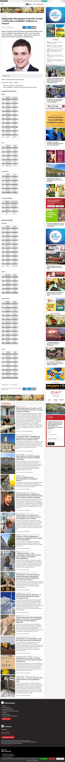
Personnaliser (60, 758)
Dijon (17, 434)
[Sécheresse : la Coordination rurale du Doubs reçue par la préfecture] (8, 641)
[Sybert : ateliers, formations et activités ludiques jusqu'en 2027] (55, 284)
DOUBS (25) (18, 593)
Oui (50, 430)
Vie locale (37, 534)
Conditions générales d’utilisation (10, 715)
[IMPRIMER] (35, 27)
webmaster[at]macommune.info (8, 744)
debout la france (5, 384)
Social (39, 656)
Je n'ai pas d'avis (52, 434)
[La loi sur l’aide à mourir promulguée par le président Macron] (8, 479)
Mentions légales (6, 714)
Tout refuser (52, 758)
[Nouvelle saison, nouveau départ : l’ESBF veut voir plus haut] (55, 258)
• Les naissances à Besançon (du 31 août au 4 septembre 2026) (55, 46)
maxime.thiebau (19, 85)
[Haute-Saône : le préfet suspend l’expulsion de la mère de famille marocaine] (8, 458)
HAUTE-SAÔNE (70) (20, 454)
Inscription (51, 206)
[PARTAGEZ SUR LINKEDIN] (29, 27)
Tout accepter (43, 758)
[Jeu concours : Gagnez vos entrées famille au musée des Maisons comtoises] (55, 354)
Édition (35, 4)
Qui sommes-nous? (7, 707)
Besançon (18, 406)
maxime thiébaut (14, 384)
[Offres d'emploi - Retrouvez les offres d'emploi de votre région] (55, 109)
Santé (33, 534)
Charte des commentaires (8, 709)
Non (50, 432)
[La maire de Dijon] (8, 438)
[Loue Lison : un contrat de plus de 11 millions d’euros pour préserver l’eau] (8, 680)
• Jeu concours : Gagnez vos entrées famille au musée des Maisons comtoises (55, 60)
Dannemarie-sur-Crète (21, 656)
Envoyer (51, 443)
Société (32, 454)
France (17, 475)
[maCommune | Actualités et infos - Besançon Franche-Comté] (28, 4)
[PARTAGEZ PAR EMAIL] (32, 27)
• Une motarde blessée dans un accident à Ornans (55, 43)
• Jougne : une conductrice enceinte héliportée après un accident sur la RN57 (55, 56)
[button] (61, 1)
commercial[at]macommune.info (8, 734)
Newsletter (6, 718)
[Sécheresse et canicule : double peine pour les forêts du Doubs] (55, 170)
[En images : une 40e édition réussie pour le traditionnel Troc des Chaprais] (55, 91)
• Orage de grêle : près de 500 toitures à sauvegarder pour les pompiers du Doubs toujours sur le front (55, 51)
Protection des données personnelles (11, 710)
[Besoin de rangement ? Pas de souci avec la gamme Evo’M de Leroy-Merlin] (55, 215)
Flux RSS (4, 712)
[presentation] (47, 320)
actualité (23, 492)
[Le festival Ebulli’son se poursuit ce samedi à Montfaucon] (55, 334)
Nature (28, 492)
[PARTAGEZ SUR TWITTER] (26, 27)
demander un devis (8, 737)
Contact (4, 705)
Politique (4, 16)
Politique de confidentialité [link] (32, 760)
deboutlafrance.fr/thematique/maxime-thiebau (24, 87)
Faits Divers (22, 434)
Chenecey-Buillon (20, 676)
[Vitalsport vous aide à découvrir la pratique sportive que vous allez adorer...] (55, 134)
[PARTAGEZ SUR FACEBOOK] (24, 27)
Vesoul (17, 513)
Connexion (60, 206)
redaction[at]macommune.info (7, 730)
